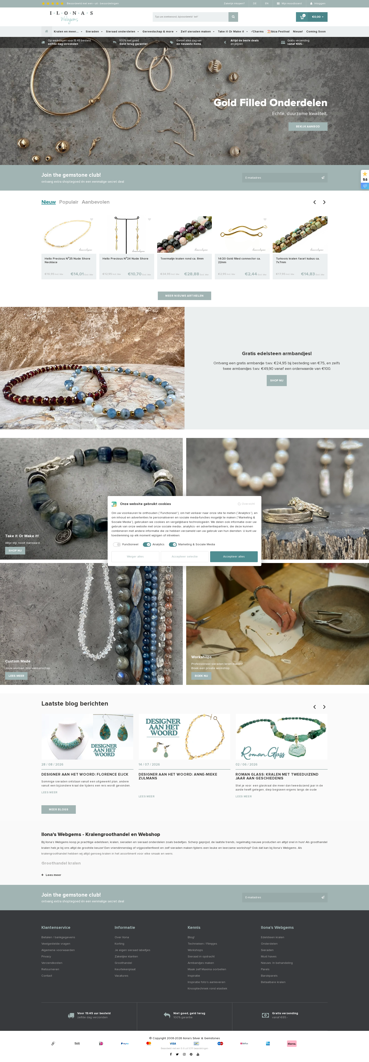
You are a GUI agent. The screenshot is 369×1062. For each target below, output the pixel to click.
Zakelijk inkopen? (234, 3)
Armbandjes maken (201, 962)
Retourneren (50, 969)
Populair (68, 202)
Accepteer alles (234, 556)
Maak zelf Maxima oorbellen (207, 969)
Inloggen (319, 3)
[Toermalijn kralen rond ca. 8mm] (184, 234)
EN (266, 3)
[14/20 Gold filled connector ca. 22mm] (242, 234)
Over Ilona (122, 937)
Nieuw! (298, 31)
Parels (265, 969)
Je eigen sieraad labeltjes (132, 950)
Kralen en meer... (66, 31)
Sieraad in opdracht (201, 956)
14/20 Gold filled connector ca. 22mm (239, 260)
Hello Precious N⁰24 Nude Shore (125, 258)
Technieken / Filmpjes (202, 943)
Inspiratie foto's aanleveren (206, 982)
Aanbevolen (96, 202)
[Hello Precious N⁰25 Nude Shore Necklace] (68, 234)
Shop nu (276, 380)
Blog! (191, 937)
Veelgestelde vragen (55, 943)
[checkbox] (125, 544)
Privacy (46, 956)
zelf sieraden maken (179, 847)
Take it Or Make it (231, 31)
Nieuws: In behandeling (277, 962)
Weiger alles (135, 556)
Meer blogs (58, 809)
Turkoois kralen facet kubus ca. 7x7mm (297, 260)
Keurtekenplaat (125, 969)
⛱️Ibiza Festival (278, 31)
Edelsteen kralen (272, 937)
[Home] (46, 31)
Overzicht (248, 503)
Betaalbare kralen (273, 982)
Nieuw (48, 202)
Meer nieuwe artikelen (184, 296)
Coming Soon (316, 31)
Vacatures (121, 975)
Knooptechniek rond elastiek (207, 988)
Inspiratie (194, 975)
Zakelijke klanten (126, 956)
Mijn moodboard (291, 3)
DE (254, 3)
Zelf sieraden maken (196, 31)
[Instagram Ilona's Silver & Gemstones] (184, 1054)
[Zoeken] (233, 17)
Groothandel (123, 962)
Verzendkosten (51, 962)
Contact (46, 975)
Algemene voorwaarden (58, 950)
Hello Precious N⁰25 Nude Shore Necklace (67, 260)
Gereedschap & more (158, 31)
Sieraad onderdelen (121, 31)
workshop (243, 847)
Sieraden (93, 31)
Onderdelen (269, 943)
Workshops (195, 950)
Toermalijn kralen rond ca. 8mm (182, 258)
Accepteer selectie (185, 556)
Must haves (269, 956)
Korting (119, 943)
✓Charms (257, 31)
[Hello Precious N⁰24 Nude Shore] (126, 234)
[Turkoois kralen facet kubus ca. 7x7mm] (300, 234)
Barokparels (269, 975)
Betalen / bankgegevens (58, 937)
